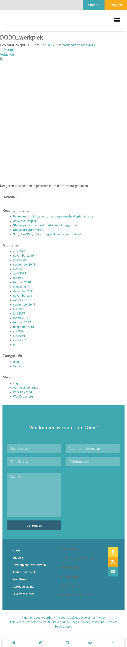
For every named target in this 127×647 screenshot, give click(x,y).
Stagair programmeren (28, 229)
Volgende (9, 55)
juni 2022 (19, 251)
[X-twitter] (113, 562)
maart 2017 (20, 318)
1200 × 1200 (49, 45)
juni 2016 (19, 335)
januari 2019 (21, 260)
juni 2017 (19, 313)
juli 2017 (18, 309)
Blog (16, 361)
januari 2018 (21, 286)
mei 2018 (19, 269)
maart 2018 (20, 278)
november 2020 (23, 255)
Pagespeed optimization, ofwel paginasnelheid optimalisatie (53, 216)
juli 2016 (18, 331)
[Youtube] (113, 571)
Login (16, 383)
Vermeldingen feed (25, 387)
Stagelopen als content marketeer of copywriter (45, 225)
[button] (117, 20)
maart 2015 (20, 340)
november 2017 (23, 295)
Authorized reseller (25, 572)
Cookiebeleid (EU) (24, 586)
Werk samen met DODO (79, 45)
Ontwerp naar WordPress (29, 565)
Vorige (7, 50)
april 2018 (19, 273)
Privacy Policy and (93, 622)
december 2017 (23, 291)
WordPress (19, 579)
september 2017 (24, 304)
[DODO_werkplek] (63, 120)
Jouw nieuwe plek (25, 221)
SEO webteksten (23, 594)
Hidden (17, 366)
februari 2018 (22, 282)
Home (16, 550)
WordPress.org (23, 396)
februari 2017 (22, 322)
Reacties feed (22, 392)
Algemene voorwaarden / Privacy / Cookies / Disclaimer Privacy (63, 617)
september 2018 (24, 264)
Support (17, 557)
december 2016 (23, 327)
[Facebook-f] (113, 552)
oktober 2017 (22, 300)
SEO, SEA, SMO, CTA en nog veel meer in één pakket (47, 234)
